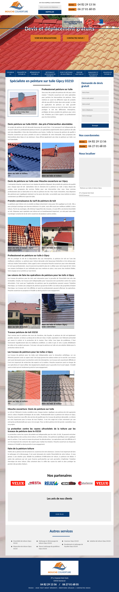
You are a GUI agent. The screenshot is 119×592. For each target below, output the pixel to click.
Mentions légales (66, 588)
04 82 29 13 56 (87, 4)
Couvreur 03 (10, 73)
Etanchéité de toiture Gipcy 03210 (22, 542)
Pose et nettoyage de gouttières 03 (66, 73)
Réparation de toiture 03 (35, 73)
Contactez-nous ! (75, 38)
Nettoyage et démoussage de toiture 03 (50, 74)
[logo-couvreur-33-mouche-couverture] (16, 7)
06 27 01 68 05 (87, 9)
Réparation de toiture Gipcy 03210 (22, 548)
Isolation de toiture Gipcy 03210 (100, 541)
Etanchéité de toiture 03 (21, 73)
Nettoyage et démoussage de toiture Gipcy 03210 (48, 542)
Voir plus (60, 514)
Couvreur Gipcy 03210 (71, 541)
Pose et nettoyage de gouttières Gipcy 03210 (49, 548)
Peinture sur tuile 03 (79, 73)
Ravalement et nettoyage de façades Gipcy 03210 (73, 545)
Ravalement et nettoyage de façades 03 (93, 74)
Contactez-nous (84, 588)
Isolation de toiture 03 (107, 73)
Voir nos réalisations (45, 38)
